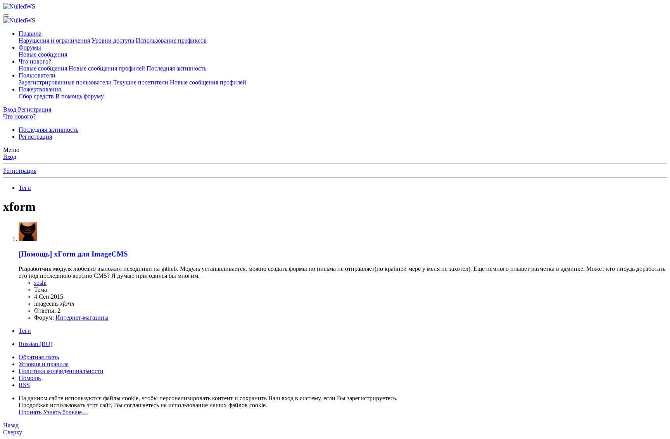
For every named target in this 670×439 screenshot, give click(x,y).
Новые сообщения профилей (107, 68)
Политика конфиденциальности (61, 371)
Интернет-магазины (82, 317)
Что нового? (35, 61)
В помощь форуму (79, 96)
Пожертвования (40, 89)
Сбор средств (36, 96)
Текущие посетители (140, 82)
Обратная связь (39, 357)
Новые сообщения (43, 54)
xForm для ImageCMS (73, 254)
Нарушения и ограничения (54, 40)
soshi (40, 282)
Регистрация (35, 136)
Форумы (30, 47)
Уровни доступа (113, 40)
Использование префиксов (171, 40)
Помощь (30, 378)
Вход (9, 156)
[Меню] (6, 15)
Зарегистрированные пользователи (65, 82)
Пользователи (37, 75)
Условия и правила (44, 364)
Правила (30, 33)
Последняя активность (176, 68)
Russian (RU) (35, 344)
